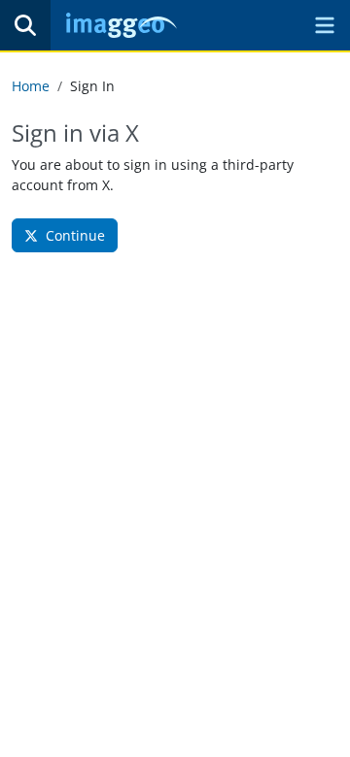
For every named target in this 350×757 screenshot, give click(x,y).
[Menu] (324, 25)
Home (31, 86)
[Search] (25, 25)
